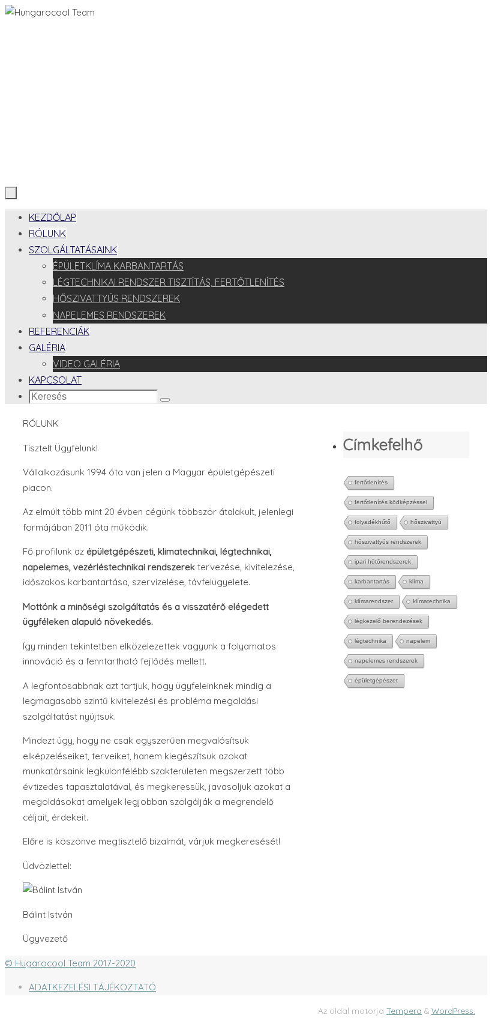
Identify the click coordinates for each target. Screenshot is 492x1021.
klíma (416, 581)
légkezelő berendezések (388, 621)
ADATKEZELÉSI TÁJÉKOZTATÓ (92, 987)
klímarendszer (374, 601)
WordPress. (453, 1010)
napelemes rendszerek (386, 660)
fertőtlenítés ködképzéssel (391, 502)
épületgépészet (376, 680)
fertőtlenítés (371, 482)
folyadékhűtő (373, 522)
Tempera (404, 1010)
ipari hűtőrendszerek (383, 561)
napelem (418, 640)
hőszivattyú (426, 522)
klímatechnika (432, 601)
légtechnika (370, 640)
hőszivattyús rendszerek (388, 541)
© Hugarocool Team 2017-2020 (70, 963)
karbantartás (372, 581)
